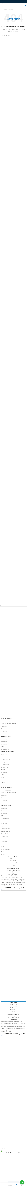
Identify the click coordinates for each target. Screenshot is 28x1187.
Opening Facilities (5, 764)
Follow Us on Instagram (6, 721)
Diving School (4, 772)
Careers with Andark (5, 780)
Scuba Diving (4, 739)
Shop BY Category (6, 736)
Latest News (4, 731)
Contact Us (3, 734)
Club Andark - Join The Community (8, 724)
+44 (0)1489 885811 (14, 872)
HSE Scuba (3, 775)
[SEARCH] (24, 35)
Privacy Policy (4, 754)
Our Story (3, 782)
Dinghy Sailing (4, 744)
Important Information (7, 752)
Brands (2, 777)
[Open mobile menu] (2, 5)
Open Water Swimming (6, 749)
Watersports (4, 742)
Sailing (2, 747)
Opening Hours (4, 767)
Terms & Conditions (5, 759)
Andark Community (6, 718)
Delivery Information (5, 762)
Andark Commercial (5, 729)
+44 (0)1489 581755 (15, 870)
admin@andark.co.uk (14, 868)
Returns (2, 757)
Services (3, 785)
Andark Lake (4, 726)
